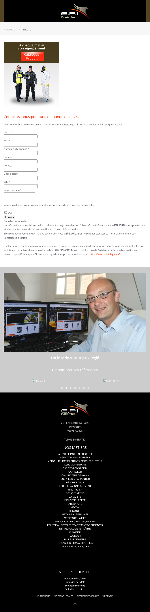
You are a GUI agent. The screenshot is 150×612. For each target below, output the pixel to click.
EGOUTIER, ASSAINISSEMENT (75, 486)
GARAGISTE (75, 496)
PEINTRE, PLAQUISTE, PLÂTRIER (75, 528)
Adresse (9, 165)
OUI (10, 212)
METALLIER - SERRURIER (75, 514)
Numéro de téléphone (16, 149)
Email (7, 140)
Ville (7, 182)
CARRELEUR (75, 471)
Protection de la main (75, 578)
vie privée (108, 596)
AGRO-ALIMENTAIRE (75, 464)
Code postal (11, 173)
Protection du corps (75, 585)
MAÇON (75, 507)
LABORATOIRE (75, 503)
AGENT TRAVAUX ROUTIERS (75, 457)
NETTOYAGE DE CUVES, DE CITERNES (75, 521)
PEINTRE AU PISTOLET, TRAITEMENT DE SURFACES (75, 525)
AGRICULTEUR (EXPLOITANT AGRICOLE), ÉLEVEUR (75, 461)
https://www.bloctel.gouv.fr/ (105, 254)
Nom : (8, 132)
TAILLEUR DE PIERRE (75, 539)
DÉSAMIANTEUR (75, 482)
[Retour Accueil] (75, 11)
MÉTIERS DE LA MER (75, 518)
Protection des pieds (75, 589)
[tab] (62, 388)
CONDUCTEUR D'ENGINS (75, 475)
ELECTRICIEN (75, 489)
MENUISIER (75, 511)
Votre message (12, 190)
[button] (8, 11)
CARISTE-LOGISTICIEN (75, 468)
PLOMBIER (75, 532)
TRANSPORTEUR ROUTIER (75, 546)
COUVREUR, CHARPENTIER (75, 478)
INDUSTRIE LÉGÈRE (75, 500)
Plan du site (44, 596)
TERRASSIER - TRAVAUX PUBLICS (75, 542)
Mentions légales (63, 596)
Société (8, 157)
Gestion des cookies (88, 596)
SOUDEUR (75, 535)
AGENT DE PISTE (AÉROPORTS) (75, 454)
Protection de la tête (75, 582)
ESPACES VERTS (75, 493)
